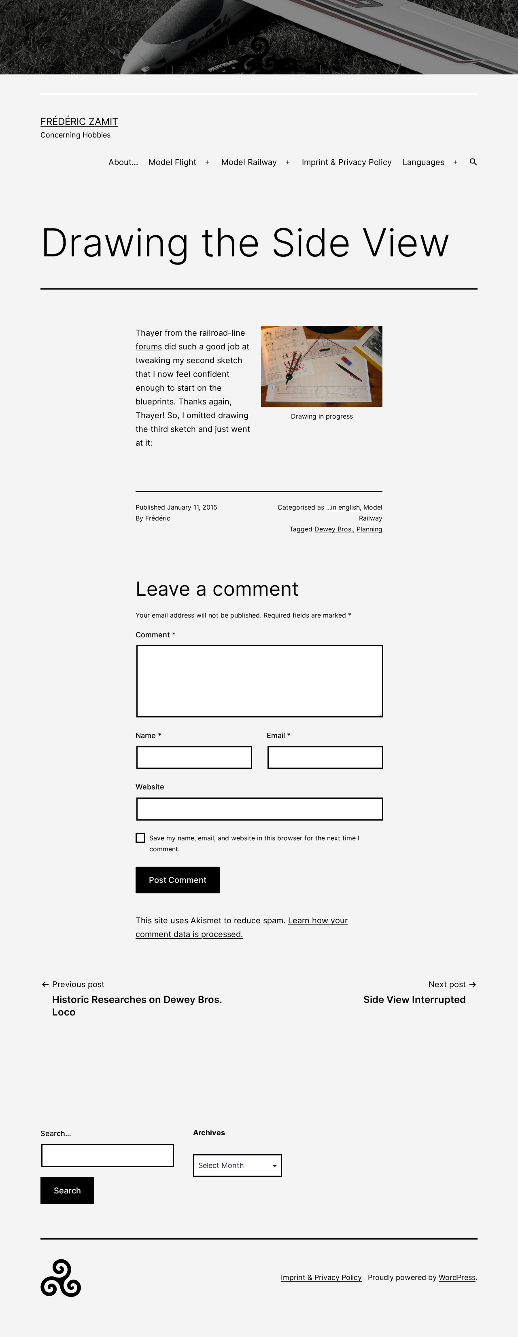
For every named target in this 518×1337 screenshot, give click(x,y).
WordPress (457, 1277)
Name (148, 735)
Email (279, 735)
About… (123, 162)
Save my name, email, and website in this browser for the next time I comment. (254, 843)
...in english (343, 507)
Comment (156, 634)
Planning (369, 529)
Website (150, 787)
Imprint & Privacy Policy (347, 162)
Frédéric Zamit (79, 121)
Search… (55, 1133)
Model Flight (172, 162)
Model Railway (249, 162)
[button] (473, 162)
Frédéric (157, 518)
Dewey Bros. (333, 529)
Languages (423, 162)
